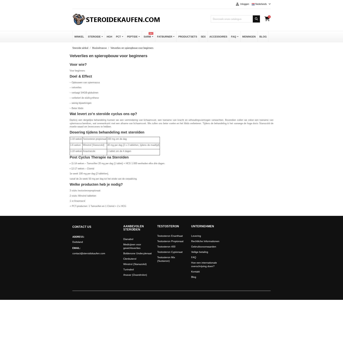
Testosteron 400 (166, 246)
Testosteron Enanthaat (170, 235)
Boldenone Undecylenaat (137, 253)
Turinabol (128, 269)
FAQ (193, 257)
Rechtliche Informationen (205, 241)
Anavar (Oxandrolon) (135, 274)
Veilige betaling (199, 252)
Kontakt (195, 271)
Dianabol (128, 239)
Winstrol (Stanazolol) (135, 264)
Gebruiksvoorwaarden (203, 246)
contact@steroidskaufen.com (88, 253)
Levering (196, 235)
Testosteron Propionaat (170, 241)
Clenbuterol (129, 258)
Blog (193, 277)
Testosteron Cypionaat (170, 252)
